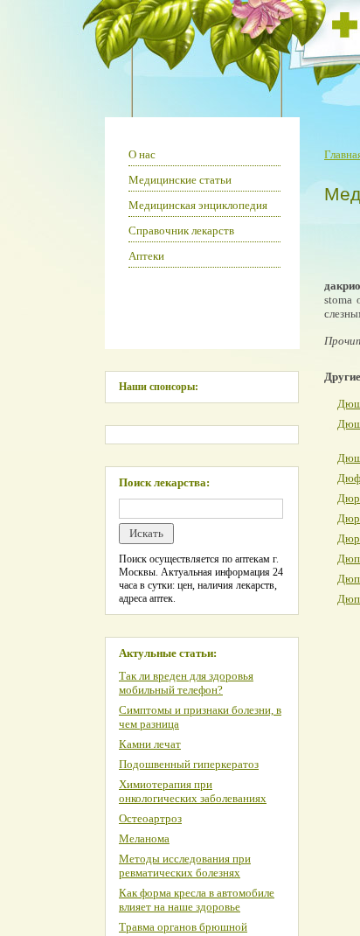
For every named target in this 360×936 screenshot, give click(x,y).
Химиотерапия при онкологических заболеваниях (193, 791)
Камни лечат (150, 744)
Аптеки (146, 255)
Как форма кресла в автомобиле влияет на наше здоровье (196, 899)
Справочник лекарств (181, 230)
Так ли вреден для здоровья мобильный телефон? (186, 682)
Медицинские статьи (180, 179)
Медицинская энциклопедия (197, 205)
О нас (142, 154)
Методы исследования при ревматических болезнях (185, 865)
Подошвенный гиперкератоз (189, 764)
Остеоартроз (150, 818)
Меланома (144, 838)
